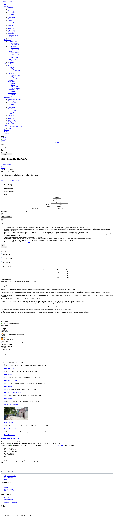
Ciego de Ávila (12, 102)
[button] (57, 438)
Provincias (7, 97)
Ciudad (3, 144)
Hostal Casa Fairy (9, 374)
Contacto (6, 498)
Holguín (10, 20)
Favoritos (3, 166)
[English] (3, 137)
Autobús (17, 70)
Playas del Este (12, 59)
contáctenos (28, 240)
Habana (10, 19)
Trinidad (10, 36)
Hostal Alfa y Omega (10, 429)
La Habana (7, 40)
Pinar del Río (11, 28)
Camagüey (11, 11)
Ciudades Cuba (8, 64)
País (2, 210)
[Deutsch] (4, 139)
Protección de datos (9, 501)
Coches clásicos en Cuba (15, 126)
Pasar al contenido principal (8, 1)
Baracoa (10, 9)
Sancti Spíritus (12, 32)
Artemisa (10, 7)
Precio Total (34, 208)
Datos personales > (6, 216)
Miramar (10, 56)
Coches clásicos (8, 489)
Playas (13, 85)
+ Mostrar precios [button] (6, 268)
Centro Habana (12, 46)
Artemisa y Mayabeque (14, 99)
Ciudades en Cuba (9, 491)
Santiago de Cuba (13, 35)
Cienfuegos (11, 14)
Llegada (10, 61)
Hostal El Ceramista (9, 435)
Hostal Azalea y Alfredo (11, 380)
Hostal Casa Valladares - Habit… (13, 392)
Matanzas (10, 25)
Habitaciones (4, 151)
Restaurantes (15, 43)
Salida (48, 206)
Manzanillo (11, 80)
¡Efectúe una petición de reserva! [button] (10, 180)
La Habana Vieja (12, 41)
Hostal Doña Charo (9, 368)
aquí (29, 242)
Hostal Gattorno (8, 398)
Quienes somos (8, 499)
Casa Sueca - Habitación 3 (11, 404)
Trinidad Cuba (12, 93)
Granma (10, 16)
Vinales (10, 38)
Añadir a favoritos (6, 164)
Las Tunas (11, 24)
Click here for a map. (58, 445)
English (6, 131)
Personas (3, 147)
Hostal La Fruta (8, 386)
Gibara (10, 72)
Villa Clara (11, 123)
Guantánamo (11, 17)
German (6, 133)
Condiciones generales (10, 502)
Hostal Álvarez (8, 422)
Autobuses (14, 110)
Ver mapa (4, 247)
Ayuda (3, 218)
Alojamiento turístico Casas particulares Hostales (10, 477)
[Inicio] (57, 141)
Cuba (5, 125)
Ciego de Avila (12, 12)
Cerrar (3, 245)
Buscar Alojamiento (6, 154)
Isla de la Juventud (13, 22)
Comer (10, 128)
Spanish (6, 130)
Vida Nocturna (15, 75)
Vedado (10, 51)
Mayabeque (11, 27)
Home (6, 4)
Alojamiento (7, 6)
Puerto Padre (11, 30)
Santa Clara (11, 33)
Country (3, 213)
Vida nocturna (15, 44)
